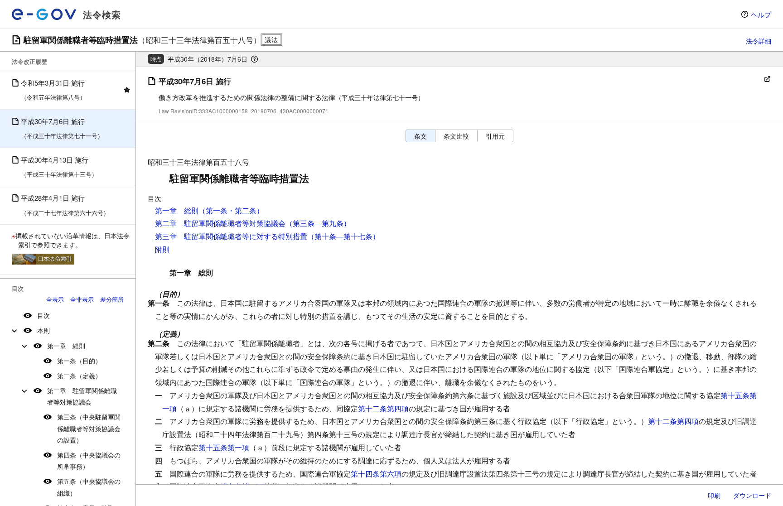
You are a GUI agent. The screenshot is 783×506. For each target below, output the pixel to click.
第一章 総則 (66, 345)
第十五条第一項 (223, 447)
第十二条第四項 (383, 408)
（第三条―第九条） (318, 223)
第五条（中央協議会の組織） (89, 487)
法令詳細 (758, 40)
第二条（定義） (79, 375)
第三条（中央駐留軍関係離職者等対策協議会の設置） (89, 428)
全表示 (55, 299)
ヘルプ (761, 14)
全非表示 (82, 299)
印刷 (714, 495)
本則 (43, 330)
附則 (162, 249)
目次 (43, 315)
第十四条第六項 (376, 473)
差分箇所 (112, 299)
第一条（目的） (79, 360)
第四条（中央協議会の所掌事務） (89, 460)
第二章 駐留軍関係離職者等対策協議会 (82, 396)
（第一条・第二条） (231, 210)
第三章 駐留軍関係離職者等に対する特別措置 (231, 236)
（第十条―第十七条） (343, 236)
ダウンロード (752, 495)
